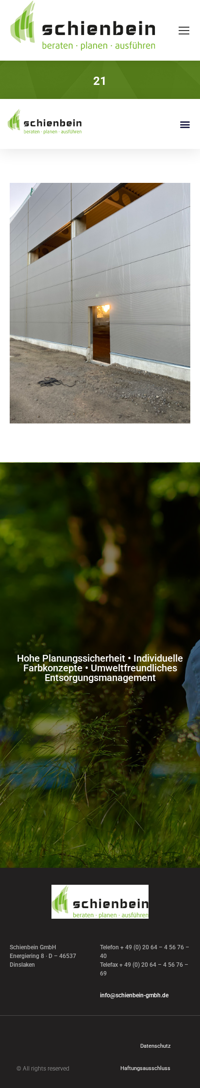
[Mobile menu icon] (184, 30)
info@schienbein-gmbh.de (134, 995)
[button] (185, 124)
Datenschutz (155, 1046)
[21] (100, 303)
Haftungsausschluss (145, 1068)
